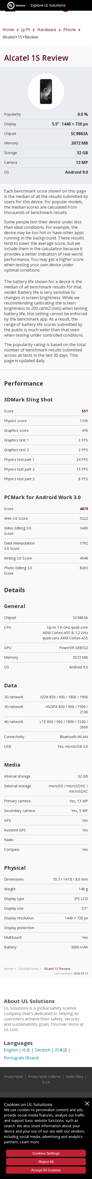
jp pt (25, 29)
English (11, 1050)
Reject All (46, 1162)
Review (57, 969)
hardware (46, 29)
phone (69, 29)
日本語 (61, 1050)
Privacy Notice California (44, 1076)
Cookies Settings (46, 1153)
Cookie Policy (74, 1076)
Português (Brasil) (21, 1058)
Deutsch (43, 1050)
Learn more (29, 1141)
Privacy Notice (13, 1076)
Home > (10, 969)
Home (8, 29)
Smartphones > (30, 969)
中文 (26, 1050)
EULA (46, 1082)
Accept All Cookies (46, 1170)
